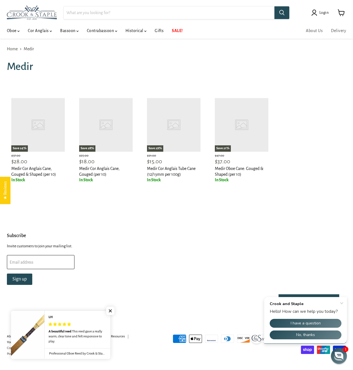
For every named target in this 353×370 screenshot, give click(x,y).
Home (12, 49)
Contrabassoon (101, 30)
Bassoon (68, 30)
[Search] (281, 12)
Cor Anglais (39, 30)
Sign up (19, 279)
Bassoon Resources (112, 336)
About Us (314, 30)
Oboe (12, 30)
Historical (134, 30)
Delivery (338, 30)
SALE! (177, 30)
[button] (110, 311)
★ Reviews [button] (5, 190)
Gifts (159, 30)
